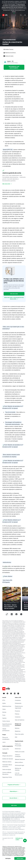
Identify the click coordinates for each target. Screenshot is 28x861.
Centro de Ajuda (6, 769)
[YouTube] (3, 693)
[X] (21, 614)
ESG (16, 737)
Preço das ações (19, 734)
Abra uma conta (14, 293)
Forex (3, 715)
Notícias (17, 728)
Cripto (4, 709)
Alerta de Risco (19, 762)
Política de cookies (20, 855)
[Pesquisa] (21, 15)
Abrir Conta (14, 805)
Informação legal (19, 765)
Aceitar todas (20, 858)
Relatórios (17, 731)
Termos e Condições (18, 755)
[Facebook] (16, 614)
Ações (4, 703)
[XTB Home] (4, 15)
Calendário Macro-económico (7, 765)
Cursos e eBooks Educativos (6, 773)
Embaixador (18, 703)
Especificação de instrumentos (6, 725)
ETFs (3, 700)
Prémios (17, 714)
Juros (3, 742)
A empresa (18, 700)
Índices (4, 712)
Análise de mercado (7, 759)
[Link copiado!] (7, 614)
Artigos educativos (7, 756)
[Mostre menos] (14, 13)
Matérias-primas (6, 706)
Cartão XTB (5, 749)
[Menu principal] (25, 15)
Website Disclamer (20, 759)
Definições (8, 858)
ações (5, 566)
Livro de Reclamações (18, 774)
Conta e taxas (6, 721)
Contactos (17, 717)
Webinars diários (6, 762)
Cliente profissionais (5, 729)
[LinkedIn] (11, 614)
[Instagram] (18, 693)
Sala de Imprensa (19, 720)
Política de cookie (19, 751)
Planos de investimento (5, 738)
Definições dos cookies (19, 838)
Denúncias (18, 748)
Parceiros (17, 711)
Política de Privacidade (18, 744)
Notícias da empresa (18, 769)
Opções (4, 718)
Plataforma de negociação (19, 707)
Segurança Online (7, 777)
